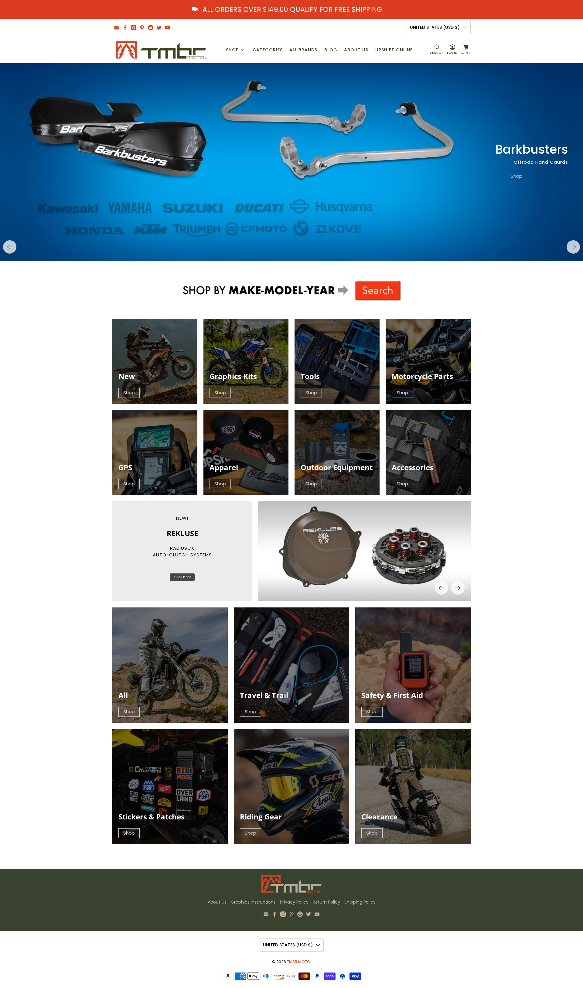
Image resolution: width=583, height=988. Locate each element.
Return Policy (326, 902)
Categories (268, 50)
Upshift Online (394, 50)
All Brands (303, 50)
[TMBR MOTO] (161, 50)
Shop (232, 50)
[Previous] (9, 247)
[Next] (573, 247)
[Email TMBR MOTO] (116, 27)
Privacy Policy (294, 902)
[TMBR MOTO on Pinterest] (142, 27)
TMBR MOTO (298, 961)
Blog (330, 50)
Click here (182, 577)
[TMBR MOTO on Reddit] (150, 27)
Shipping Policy (360, 902)
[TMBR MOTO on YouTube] (167, 27)
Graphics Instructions (253, 902)
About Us (356, 50)
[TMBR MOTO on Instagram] (133, 27)
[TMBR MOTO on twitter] (159, 27)
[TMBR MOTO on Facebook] (125, 27)
